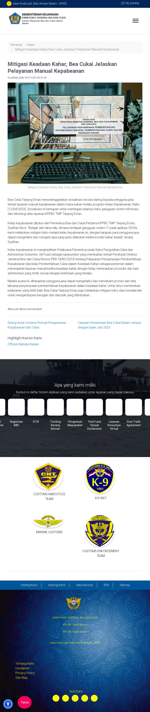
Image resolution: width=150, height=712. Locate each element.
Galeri (31, 45)
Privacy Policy (25, 673)
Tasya (25, 702)
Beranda (16, 45)
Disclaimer (22, 668)
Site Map (21, 678)
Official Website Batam (23, 344)
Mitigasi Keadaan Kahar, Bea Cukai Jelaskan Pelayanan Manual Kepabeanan (67, 49)
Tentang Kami (24, 663)
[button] (8, 704)
